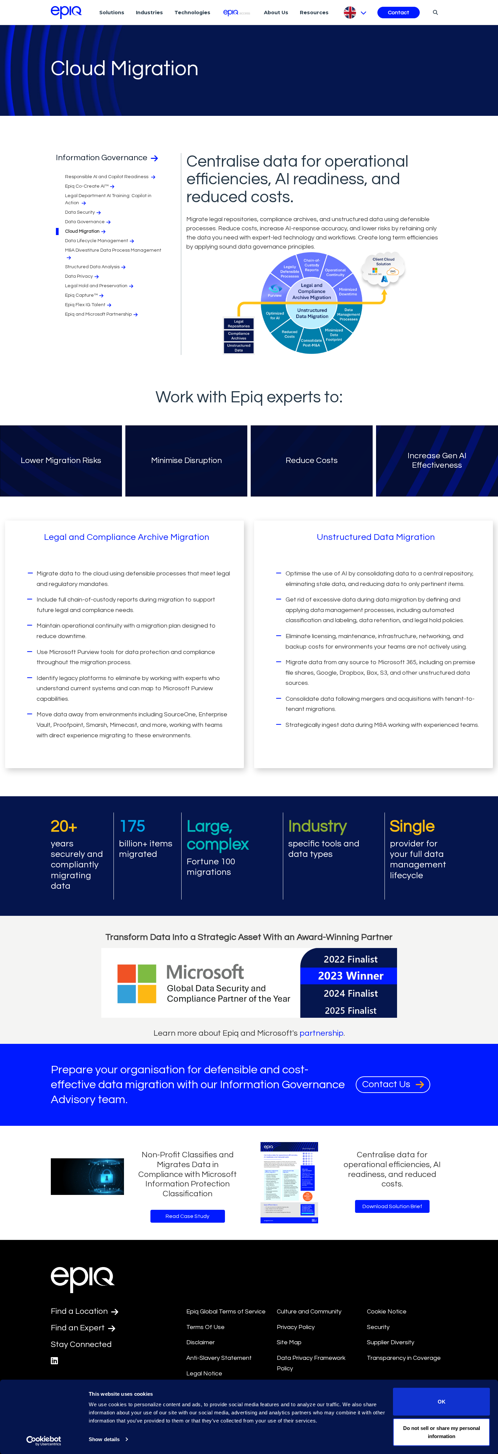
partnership (321, 1033)
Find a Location (80, 1311)
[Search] (434, 12)
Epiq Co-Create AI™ (86, 186)
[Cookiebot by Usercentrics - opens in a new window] (44, 1441)
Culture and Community (309, 1311)
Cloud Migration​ (82, 231)
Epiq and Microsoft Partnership (98, 314)
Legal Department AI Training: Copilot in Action (108, 199)
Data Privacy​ (79, 276)
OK (441, 1402)
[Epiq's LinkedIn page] (54, 1361)
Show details (104, 1439)
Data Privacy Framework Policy (311, 1363)
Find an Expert (78, 1328)
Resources (314, 12)
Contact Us (387, 1084)
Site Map (289, 1342)
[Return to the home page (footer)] (66, 12)
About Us (276, 12)
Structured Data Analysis (92, 267)
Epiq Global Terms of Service (226, 1311)
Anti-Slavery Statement (219, 1358)
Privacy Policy (296, 1327)
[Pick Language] (355, 12)
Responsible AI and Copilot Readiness (107, 176)
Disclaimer (200, 1342)
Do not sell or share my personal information (441, 1432)
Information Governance (102, 157)
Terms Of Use (205, 1327)
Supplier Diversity (390, 1342)
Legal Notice (204, 1373)
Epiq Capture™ (81, 295)
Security (378, 1327)
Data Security (80, 212)
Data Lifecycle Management (96, 240)
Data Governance (85, 221)
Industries (149, 12)
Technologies (192, 12)
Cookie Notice (387, 1311)
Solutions (111, 12)
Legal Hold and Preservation (96, 285)
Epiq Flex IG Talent (85, 304)
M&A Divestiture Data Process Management (113, 250)
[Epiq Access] (237, 12)
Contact (398, 12)
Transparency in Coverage (404, 1358)
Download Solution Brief (392, 1206)
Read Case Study (187, 1216)
